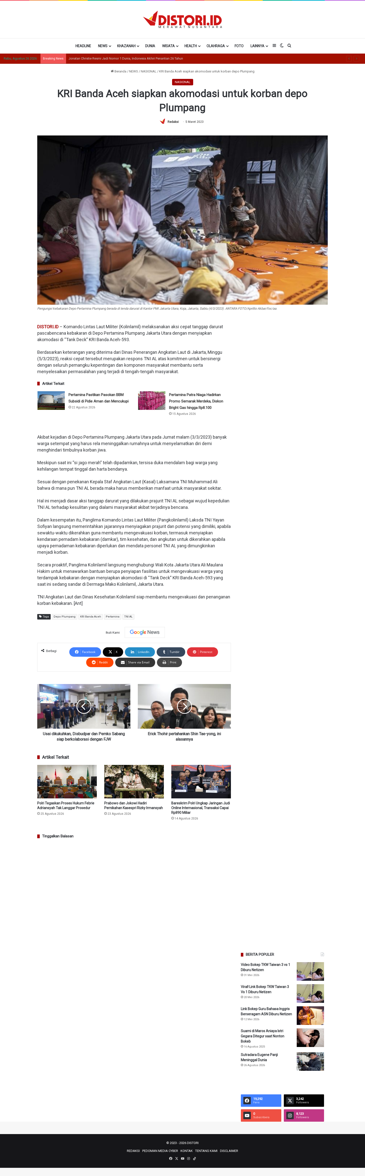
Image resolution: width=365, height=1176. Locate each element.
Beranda (120, 71)
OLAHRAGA (216, 46)
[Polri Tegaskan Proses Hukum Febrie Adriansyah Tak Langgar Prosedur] (67, 781)
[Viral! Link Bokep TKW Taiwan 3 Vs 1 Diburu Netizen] (310, 993)
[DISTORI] (182, 19)
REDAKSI (133, 1151)
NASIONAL (148, 71)
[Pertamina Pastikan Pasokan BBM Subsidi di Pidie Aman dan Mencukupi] (51, 400)
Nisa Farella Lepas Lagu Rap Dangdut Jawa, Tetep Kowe (109, 58)
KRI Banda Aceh (90, 616)
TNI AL (128, 616)
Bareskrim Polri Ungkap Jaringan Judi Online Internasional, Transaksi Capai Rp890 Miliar (200, 808)
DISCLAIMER (229, 1151)
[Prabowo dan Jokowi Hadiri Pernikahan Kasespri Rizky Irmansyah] (134, 781)
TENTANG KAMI (206, 1151)
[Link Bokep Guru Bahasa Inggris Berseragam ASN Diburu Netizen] (310, 1015)
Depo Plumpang (64, 616)
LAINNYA (257, 46)
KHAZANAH (126, 46)
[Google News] (145, 632)
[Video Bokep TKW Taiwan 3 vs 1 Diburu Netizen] (310, 971)
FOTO (239, 46)
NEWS (103, 46)
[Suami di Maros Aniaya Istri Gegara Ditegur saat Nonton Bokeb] (310, 1037)
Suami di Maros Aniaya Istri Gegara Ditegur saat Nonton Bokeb (262, 1036)
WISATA (168, 46)
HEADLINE (83, 46)
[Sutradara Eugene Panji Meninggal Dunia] (310, 1061)
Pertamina (112, 616)
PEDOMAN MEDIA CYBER (160, 1151)
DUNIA (150, 46)
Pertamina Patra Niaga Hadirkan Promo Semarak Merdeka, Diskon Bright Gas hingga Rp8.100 (196, 401)
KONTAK (187, 1151)
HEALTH (190, 46)
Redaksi (173, 122)
